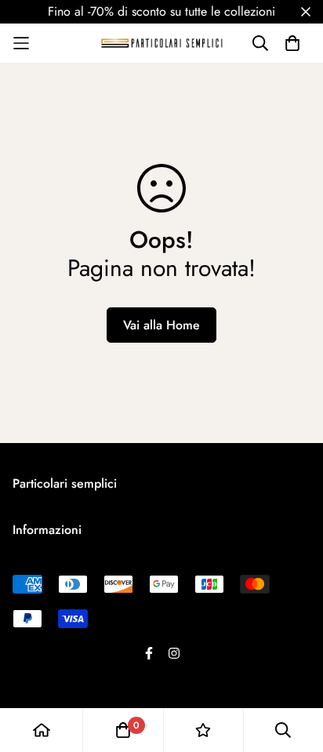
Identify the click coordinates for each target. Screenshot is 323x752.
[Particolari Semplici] (161, 42)
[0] (123, 730)
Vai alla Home (161, 325)
